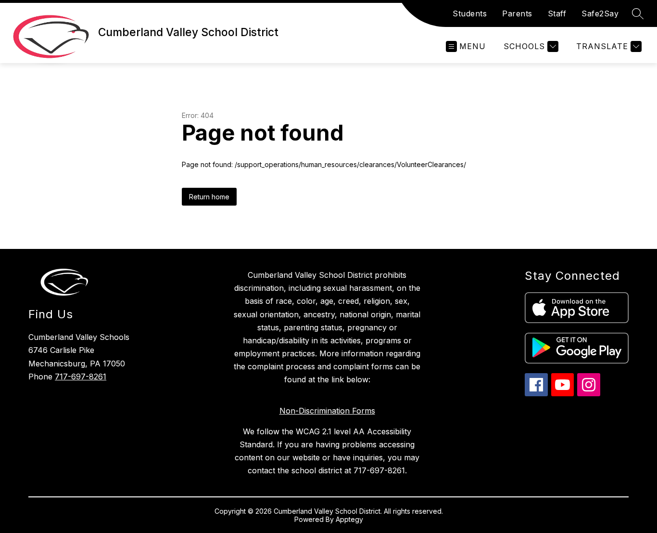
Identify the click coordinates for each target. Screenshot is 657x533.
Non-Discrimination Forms (327, 411)
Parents (517, 13)
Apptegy (349, 519)
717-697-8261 (80, 376)
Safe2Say (600, 13)
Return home (209, 197)
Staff (557, 13)
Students (470, 13)
